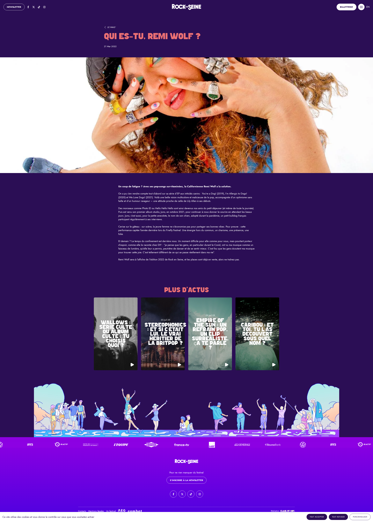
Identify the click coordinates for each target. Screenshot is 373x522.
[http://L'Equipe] (95, 445)
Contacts (82, 511)
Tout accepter (317, 517)
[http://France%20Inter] (186, 445)
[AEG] (121, 511)
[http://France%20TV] (156, 445)
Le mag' (111, 27)
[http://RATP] (34, 445)
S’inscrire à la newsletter (186, 480)
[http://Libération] (125, 445)
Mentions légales (96, 511)
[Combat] (135, 511)
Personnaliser (360, 517)
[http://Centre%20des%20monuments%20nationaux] (65, 445)
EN (368, 7)
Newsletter (14, 7)
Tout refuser (338, 517)
